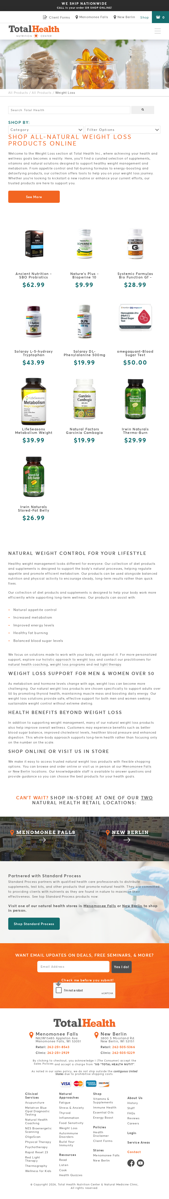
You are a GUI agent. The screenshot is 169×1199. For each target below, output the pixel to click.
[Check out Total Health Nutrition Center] (84, 1023)
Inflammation (69, 1118)
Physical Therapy (38, 1142)
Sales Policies (44, 1063)
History (132, 1103)
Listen (63, 1165)
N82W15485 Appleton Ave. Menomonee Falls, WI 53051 (58, 1037)
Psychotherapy (36, 1147)
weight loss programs (67, 664)
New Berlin (22, 771)
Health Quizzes (70, 1175)
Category (20, 129)
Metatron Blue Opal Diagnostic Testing (37, 1111)
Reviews (133, 1118)
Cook (63, 1170)
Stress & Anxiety (71, 1108)
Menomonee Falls (137, 766)
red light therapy (107, 664)
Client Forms (102, 1141)
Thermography (36, 1166)
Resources (67, 1155)
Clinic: (53, 1053)
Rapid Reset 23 (36, 1152)
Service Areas (138, 1142)
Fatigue (64, 1102)
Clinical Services (32, 1095)
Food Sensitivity (71, 1123)
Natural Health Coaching (36, 1121)
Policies (99, 1127)
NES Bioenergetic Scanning (38, 1130)
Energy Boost (103, 1117)
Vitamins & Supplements (103, 1100)
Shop (144, 17)
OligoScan (33, 1137)
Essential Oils (103, 1112)
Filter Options (101, 129)
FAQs (131, 1113)
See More (34, 197)
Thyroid (65, 1113)
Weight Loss (68, 1128)
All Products (18, 92)
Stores (98, 1150)
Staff (131, 1108)
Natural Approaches (69, 1095)
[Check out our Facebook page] (131, 1164)
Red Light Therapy (32, 1159)
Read (63, 1160)
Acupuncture (35, 1102)
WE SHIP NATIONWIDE (84, 5)
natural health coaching (28, 664)
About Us (135, 1098)
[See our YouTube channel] (140, 1164)
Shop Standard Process (34, 924)
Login (132, 1133)
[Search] (142, 110)
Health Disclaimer (101, 1134)
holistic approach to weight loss (68, 659)
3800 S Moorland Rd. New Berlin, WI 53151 (118, 1037)
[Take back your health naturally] (34, 31)
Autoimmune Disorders (68, 1135)
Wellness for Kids (38, 1171)
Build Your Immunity (67, 1143)
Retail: (53, 1047)
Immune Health (104, 1107)
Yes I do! (121, 967)
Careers (133, 1123)
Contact (134, 1152)
